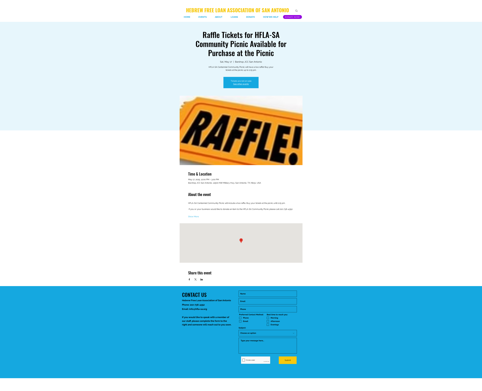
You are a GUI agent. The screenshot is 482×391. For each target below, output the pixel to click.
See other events (241, 84)
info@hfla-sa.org (198, 309)
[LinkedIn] (239, 383)
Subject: (242, 328)
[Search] (296, 10)
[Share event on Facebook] (189, 279)
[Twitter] (246, 383)
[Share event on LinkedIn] (201, 279)
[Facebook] (235, 383)
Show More (193, 216)
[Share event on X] (195, 279)
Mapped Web (245, 386)
